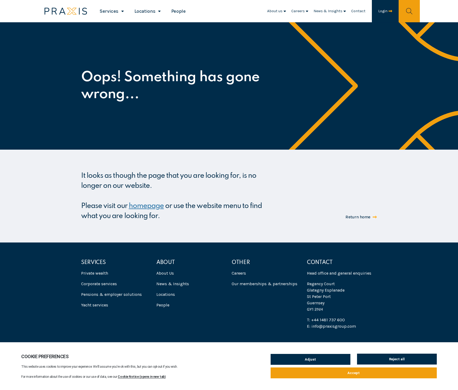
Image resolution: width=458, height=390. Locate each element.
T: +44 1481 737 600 (326, 319)
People (178, 11)
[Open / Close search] (409, 11)
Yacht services (94, 304)
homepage (146, 206)
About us (275, 11)
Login (382, 11)
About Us (165, 273)
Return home (358, 216)
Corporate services (99, 283)
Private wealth (94, 273)
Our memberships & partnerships (264, 283)
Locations (145, 11)
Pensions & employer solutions (111, 294)
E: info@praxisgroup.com (331, 326)
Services (109, 11)
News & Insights (328, 11)
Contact (358, 11)
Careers (298, 11)
